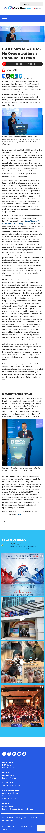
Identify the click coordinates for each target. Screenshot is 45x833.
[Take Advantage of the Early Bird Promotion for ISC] (22, 574)
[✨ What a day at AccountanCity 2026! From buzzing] (22, 618)
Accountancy (8, 775)
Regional (6, 803)
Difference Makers (10, 790)
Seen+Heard (8, 762)
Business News (8, 768)
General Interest (9, 799)
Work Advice (7, 796)
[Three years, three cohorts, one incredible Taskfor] (22, 662)
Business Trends (9, 778)
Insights (6, 772)
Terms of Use (7, 830)
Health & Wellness (10, 793)
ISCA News (6, 765)
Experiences (7, 806)
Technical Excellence (11, 786)
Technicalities (9, 783)
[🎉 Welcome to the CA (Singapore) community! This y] (22, 706)
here (19, 514)
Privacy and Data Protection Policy (26, 827)
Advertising (6, 827)
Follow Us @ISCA (14, 539)
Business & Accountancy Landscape (17, 809)
